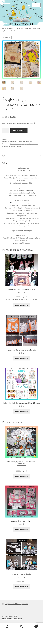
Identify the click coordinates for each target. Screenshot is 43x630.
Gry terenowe (19, 29)
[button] (37, 43)
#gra (26, 144)
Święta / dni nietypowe (25, 142)
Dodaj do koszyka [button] (21, 305)
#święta (18, 146)
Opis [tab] (3, 156)
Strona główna (9, 29)
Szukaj (21, 626)
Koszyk (33, 624)
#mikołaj (5, 146)
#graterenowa (33, 144)
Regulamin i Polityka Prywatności (16, 604)
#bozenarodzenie (15, 144)
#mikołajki (11, 146)
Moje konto (7, 626)
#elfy (23, 144)
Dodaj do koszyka (19, 130)
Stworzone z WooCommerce (12, 619)
